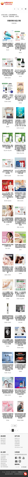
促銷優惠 (17, 444)
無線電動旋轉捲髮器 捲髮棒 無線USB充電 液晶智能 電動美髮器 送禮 (7, 318)
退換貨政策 (4, 461)
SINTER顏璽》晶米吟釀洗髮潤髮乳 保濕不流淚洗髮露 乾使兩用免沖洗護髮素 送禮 (20, 269)
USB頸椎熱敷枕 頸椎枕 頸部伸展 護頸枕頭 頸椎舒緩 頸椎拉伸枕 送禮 (20, 367)
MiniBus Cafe (19, 447)
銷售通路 (3, 444)
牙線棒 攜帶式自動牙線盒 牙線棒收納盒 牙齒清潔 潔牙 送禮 (20, 246)
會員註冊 (3, 454)
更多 (15, 425)
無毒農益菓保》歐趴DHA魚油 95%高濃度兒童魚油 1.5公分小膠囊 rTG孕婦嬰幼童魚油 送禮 (20, 195)
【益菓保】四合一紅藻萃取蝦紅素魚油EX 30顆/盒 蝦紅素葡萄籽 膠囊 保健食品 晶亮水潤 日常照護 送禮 (20, 47)
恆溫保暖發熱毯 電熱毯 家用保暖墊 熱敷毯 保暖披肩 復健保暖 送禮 (20, 416)
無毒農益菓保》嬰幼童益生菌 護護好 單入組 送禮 (7, 147)
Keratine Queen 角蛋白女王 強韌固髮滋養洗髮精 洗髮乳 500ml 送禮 (20, 72)
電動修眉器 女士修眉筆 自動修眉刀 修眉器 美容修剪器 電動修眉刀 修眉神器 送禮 (7, 270)
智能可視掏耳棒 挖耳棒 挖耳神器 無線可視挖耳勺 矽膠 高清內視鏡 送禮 (20, 392)
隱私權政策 (4, 460)
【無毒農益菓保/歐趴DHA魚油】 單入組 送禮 (8, 172)
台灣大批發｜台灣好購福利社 (9, 15)
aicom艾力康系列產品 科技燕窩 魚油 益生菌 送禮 (20, 172)
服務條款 (3, 458)
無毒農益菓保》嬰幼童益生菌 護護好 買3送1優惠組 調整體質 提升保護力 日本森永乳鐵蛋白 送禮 (20, 148)
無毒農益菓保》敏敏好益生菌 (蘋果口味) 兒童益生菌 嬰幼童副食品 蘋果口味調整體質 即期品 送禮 (7, 72)
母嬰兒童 (17, 442)
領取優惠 (24, 467)
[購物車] (22, 9)
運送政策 (3, 463)
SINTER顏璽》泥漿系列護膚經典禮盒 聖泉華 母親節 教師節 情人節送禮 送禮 (20, 318)
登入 (8, 454)
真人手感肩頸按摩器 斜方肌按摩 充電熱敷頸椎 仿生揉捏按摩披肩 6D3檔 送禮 (7, 220)
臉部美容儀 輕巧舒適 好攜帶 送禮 (7, 245)
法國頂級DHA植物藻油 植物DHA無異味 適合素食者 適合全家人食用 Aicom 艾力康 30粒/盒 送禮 (20, 123)
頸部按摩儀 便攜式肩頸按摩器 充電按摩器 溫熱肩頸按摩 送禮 (7, 392)
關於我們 (3, 438)
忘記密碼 (3, 456)
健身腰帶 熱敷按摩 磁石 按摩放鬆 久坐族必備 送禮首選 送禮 (8, 122)
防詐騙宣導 (4, 465)
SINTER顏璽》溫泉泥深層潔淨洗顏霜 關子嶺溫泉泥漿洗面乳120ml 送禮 (7, 342)
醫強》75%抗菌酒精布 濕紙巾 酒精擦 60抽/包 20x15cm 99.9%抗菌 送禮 (20, 294)
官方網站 (3, 442)
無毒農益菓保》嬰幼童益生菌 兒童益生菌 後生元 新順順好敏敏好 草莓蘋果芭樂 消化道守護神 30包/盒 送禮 (20, 222)
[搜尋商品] (18, 9)
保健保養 (17, 445)
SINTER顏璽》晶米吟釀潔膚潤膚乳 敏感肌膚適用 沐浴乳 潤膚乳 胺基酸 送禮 (7, 294)
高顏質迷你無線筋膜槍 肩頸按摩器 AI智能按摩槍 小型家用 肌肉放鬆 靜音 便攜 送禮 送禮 (7, 367)
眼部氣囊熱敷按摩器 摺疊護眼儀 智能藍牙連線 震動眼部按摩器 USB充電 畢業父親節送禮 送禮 (20, 342)
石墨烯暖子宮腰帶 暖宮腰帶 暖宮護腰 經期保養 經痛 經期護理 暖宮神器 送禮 (7, 416)
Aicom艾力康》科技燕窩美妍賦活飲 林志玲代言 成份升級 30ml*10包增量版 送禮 (7, 195)
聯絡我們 (3, 440)
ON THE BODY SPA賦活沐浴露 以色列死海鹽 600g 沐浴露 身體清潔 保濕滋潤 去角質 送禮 (20, 98)
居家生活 (17, 438)
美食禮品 (17, 440)
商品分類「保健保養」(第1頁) (11, 16)
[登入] (14, 9)
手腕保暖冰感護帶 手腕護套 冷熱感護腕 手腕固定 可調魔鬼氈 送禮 (7, 45)
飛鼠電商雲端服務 (18, 473)
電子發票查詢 (4, 467)
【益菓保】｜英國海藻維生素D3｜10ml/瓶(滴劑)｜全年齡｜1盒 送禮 (7, 97)
